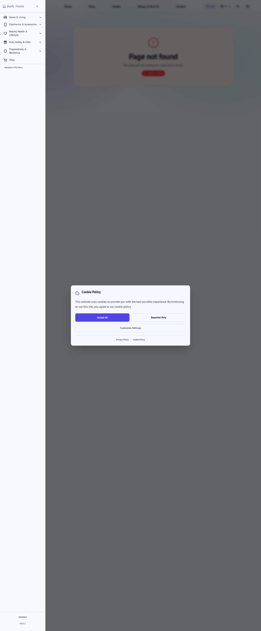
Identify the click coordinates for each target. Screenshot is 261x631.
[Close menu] (38, 6)
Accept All (102, 317)
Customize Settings (130, 328)
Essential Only (158, 317)
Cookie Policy (139, 339)
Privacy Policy (122, 339)
